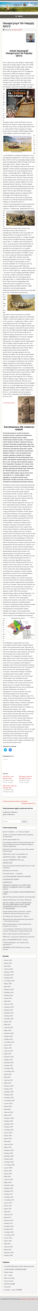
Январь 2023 (8, 1036)
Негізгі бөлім (8, 1281)
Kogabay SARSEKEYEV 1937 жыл (13, 860)
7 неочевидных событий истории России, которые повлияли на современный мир (17, 930)
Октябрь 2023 (8, 1019)
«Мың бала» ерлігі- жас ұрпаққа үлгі (15, 854)
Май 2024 (7, 1001)
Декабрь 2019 (8, 1124)
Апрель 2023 (8, 1027)
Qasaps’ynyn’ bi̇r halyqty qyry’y (18, 25)
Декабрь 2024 (8, 992)
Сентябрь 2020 (9, 1100)
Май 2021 (7, 1077)
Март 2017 (7, 1217)
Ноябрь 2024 (8, 995)
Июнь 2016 (8, 1241)
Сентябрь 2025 (9, 981)
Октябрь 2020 (9, 1097)
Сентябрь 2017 (9, 1200)
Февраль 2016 (9, 1252)
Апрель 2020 (8, 1112)
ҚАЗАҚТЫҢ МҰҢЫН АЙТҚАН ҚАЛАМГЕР (17, 876)
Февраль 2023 (9, 1033)
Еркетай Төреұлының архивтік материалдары (19, 897)
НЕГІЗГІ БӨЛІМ (9, 1284)
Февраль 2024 (9, 1007)
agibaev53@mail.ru (9, 814)
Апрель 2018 (8, 1179)
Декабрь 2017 (8, 1191)
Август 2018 (8, 1168)
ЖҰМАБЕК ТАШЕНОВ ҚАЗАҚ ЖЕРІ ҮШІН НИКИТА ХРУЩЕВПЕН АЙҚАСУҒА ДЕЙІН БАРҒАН (17, 887)
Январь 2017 (8, 1223)
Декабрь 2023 (8, 1013)
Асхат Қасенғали (9, 403)
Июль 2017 (7, 1206)
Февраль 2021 (8, 1086)
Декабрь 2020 (9, 1092)
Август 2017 (8, 1203)
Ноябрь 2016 (8, 1229)
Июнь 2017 (7, 1209)
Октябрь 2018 (8, 1162)
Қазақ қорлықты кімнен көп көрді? (14, 801)
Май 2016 (7, 1244)
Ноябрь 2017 (8, 1194)
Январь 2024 (8, 1010)
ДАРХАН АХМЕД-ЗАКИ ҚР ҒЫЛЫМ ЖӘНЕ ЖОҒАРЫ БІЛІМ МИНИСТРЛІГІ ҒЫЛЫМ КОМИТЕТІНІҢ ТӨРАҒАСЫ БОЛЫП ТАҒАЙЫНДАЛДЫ (17, 905)
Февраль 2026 (9, 972)
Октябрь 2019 (8, 1130)
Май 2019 (7, 1141)
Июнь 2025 (8, 984)
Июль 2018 (8, 1171)
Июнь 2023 (8, 1022)
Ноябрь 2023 (8, 1016)
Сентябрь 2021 (9, 1071)
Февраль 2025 (9, 989)
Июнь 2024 (8, 998)
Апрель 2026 (8, 969)
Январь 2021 (8, 1089)
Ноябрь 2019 (8, 1127)
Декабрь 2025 (8, 975)
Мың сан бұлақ (9, 1278)
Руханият (7, 1287)
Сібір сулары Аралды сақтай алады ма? (16, 934)
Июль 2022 (8, 1045)
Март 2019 (7, 1147)
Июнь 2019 (8, 1138)
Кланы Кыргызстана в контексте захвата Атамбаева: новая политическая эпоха (17, 912)
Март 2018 (7, 1182)
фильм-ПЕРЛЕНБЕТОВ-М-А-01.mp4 (15, 940)
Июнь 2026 (8, 963)
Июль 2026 (8, 960)
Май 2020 (7, 1109)
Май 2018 (7, 1176)
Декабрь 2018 (8, 1156)
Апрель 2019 (8, 1144)
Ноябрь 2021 (8, 1065)
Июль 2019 (8, 1135)
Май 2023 (7, 1024)
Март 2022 (7, 1054)
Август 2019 (8, 1133)
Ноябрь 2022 (8, 1039)
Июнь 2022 (8, 1048)
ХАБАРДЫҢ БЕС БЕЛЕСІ (11, 879)
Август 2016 (8, 1238)
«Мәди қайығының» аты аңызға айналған (17, 900)
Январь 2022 (8, 1060)
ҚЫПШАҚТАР (7, 882)
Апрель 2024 (8, 1004)
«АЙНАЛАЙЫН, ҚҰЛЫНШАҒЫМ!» (15, 1269)
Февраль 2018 (9, 1185)
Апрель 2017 (8, 1214)
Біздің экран (8, 1272)
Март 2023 (7, 1030)
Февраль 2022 (9, 1057)
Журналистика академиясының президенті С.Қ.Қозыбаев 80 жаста (18, 920)
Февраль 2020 (9, 1118)
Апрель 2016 (8, 1247)
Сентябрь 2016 (9, 1235)
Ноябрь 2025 (8, 978)
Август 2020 (8, 1103)
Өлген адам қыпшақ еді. (11, 839)
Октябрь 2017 (8, 1197)
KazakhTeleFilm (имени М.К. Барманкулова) (19, 1266)
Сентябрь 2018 (9, 1165)
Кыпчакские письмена (10, 870)
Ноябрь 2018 (8, 1159)
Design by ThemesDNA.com (29, 1299)
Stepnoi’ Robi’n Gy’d (29, 803)
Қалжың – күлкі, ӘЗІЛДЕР (13, 1290)
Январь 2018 (8, 1188)
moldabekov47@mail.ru (10, 812)
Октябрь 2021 (8, 1068)
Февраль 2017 (8, 1220)
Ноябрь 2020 (8, 1095)
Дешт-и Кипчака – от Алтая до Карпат (16, 832)
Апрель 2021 (8, 1080)
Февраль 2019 (9, 1150)
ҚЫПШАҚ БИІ (7, 863)
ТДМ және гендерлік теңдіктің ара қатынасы (18, 937)
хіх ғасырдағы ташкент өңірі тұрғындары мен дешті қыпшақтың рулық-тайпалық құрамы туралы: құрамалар (18, 844)
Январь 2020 (8, 1121)
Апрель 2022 (8, 1051)
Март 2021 (7, 1083)
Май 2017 (7, 1212)
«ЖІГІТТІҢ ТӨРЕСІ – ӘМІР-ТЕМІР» (15, 857)
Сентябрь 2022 (9, 1042)
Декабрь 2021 (8, 1062)
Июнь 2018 (8, 1174)
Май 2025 (7, 986)
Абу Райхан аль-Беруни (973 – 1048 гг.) (16, 916)
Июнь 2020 (8, 1106)
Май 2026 (7, 966)
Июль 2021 (7, 1074)
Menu (20, 16)
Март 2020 (7, 1115)
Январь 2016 (8, 1255)
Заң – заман (8, 1275)
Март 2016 (7, 1249)
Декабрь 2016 (8, 1226)
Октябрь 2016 (8, 1232)
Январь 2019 (8, 1153)
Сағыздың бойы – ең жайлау (13, 873)
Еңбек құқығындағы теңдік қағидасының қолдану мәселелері (17, 925)
